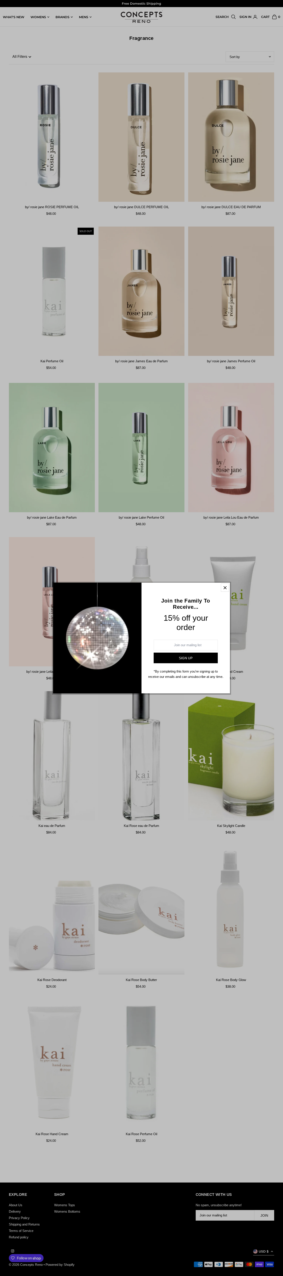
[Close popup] (225, 587)
